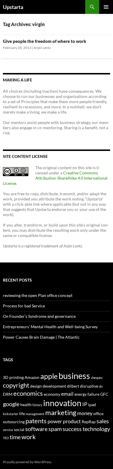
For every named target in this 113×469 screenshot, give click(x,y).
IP (84, 404)
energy (80, 394)
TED (6, 438)
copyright (16, 385)
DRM (7, 394)
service (8, 430)
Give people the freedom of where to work (44, 41)
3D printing (13, 377)
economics (28, 393)
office (98, 413)
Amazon (32, 377)
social (19, 429)
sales (102, 420)
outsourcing (14, 421)
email (67, 394)
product (72, 421)
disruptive (89, 386)
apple (49, 376)
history (37, 405)
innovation (62, 403)
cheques (97, 377)
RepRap (89, 421)
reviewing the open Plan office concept (37, 295)
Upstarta (13, 7)
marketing (60, 412)
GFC (104, 394)
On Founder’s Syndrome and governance (39, 316)
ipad (92, 404)
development (54, 386)
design (36, 386)
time (15, 436)
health (26, 404)
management (35, 414)
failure (93, 394)
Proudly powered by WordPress (27, 462)
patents (36, 421)
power (55, 421)
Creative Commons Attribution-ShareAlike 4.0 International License (55, 178)
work (28, 437)
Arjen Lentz (42, 47)
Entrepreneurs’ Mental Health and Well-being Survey (50, 326)
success (72, 428)
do (101, 386)
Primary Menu (106, 7)
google (11, 403)
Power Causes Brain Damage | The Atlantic (41, 337)
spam (55, 428)
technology (96, 428)
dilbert (73, 386)
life (22, 413)
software (36, 428)
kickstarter (10, 414)
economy (52, 394)
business (74, 376)
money (84, 413)
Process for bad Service (24, 305)
